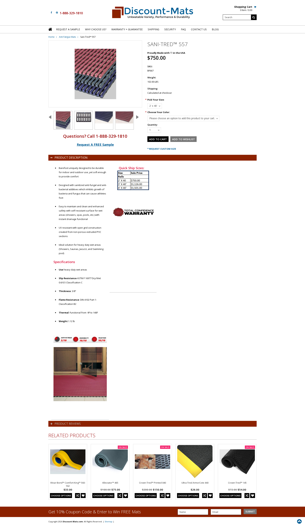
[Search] (254, 17)
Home (51, 36)
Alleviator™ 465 (110, 482)
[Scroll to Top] (299, 521)
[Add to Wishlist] (83, 495)
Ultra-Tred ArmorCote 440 (194, 482)
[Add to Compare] (77, 495)
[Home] (50, 29)
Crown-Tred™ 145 (237, 482)
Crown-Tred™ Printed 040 (152, 482)
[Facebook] (51, 12)
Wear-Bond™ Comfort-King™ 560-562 (67, 484)
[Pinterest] (57, 12)
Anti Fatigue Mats (67, 36)
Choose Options (61, 495)
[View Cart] (255, 6)
